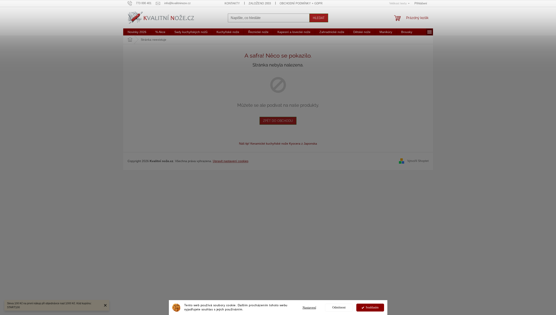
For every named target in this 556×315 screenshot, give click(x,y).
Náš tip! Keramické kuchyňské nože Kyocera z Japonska (278, 143)
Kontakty (232, 3)
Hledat (319, 18)
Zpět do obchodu (278, 120)
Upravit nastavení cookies (230, 161)
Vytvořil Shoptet (418, 161)
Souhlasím (372, 307)
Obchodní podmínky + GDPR (301, 3)
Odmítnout (339, 307)
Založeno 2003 (260, 3)
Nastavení (309, 307)
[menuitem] (137, 31)
